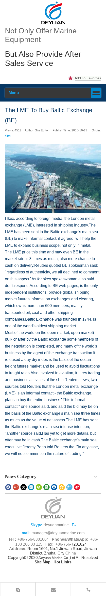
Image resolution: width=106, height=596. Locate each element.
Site (8, 136)
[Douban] (46, 487)
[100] (53, 12)
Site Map (43, 562)
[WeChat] (39, 487)
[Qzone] (62, 487)
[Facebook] (8, 487)
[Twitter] (23, 487)
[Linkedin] (31, 487)
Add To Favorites (88, 78)
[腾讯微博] (69, 487)
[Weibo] (77, 487)
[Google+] (16, 487)
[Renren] (54, 487)
